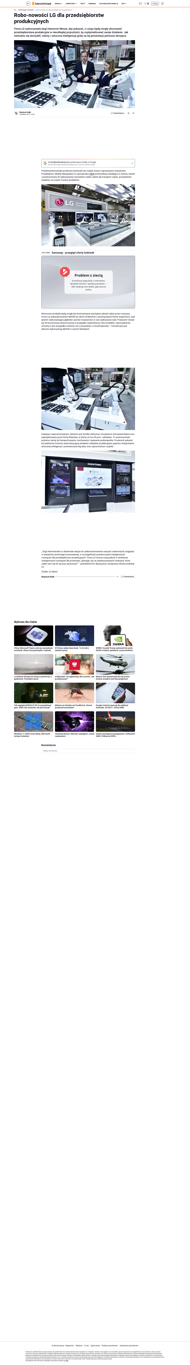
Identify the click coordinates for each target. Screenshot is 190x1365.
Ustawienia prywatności (128, 1346)
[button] (146, 3)
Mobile (57, 4)
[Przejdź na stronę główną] (28, 5)
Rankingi (92, 4)
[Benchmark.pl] (43, 4)
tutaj (67, 1360)
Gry (123, 4)
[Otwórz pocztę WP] (140, 3)
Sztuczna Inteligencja (108, 4)
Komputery (70, 4)
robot (91, 174)
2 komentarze (118, 113)
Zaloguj (155, 4)
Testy (82, 4)
